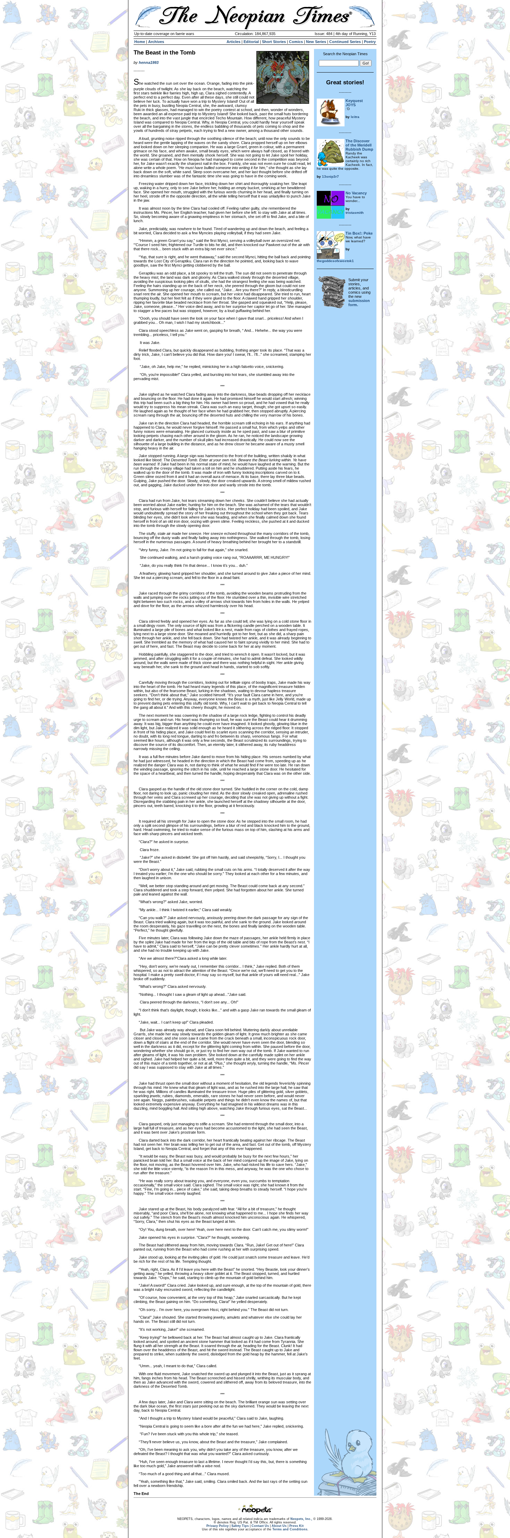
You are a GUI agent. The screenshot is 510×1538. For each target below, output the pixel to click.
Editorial (251, 42)
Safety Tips (240, 1526)
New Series (316, 42)
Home (139, 42)
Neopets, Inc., (301, 1519)
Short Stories (274, 42)
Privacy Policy (217, 1526)
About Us (279, 1526)
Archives (156, 42)
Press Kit (296, 1526)
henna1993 (149, 62)
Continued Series (345, 42)
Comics (296, 42)
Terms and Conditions (289, 1529)
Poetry (370, 42)
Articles (233, 42)
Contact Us (260, 1526)
